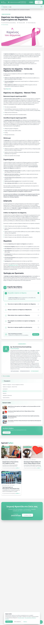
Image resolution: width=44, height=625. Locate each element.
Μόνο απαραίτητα (17, 621)
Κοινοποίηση (5, 24)
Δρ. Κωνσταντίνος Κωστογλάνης (9, 22)
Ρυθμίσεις (25, 621)
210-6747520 (7, 432)
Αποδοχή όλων (9, 621)
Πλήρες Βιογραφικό (35, 371)
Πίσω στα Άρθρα (6, 376)
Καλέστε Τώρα (28, 515)
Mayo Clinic (8, 88)
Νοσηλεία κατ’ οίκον (13, 265)
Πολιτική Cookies (21, 617)
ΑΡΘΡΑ (6, 9)
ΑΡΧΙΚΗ (2, 9)
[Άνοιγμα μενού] (41, 6)
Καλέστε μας (35, 334)
